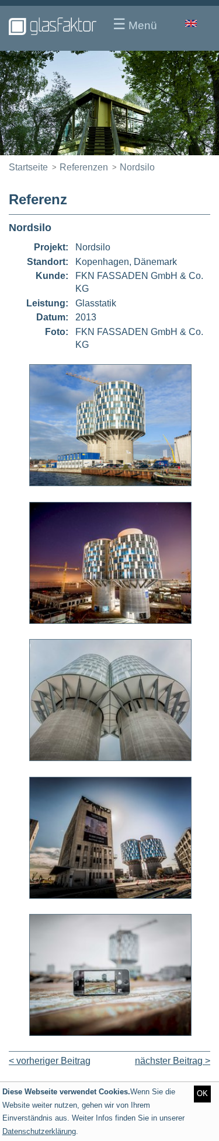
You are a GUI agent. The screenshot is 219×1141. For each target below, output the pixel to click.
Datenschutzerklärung (39, 1131)
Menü (135, 24)
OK (202, 1093)
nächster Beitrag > (172, 1061)
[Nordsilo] (110, 483)
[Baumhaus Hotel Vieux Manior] (109, 103)
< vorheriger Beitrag (50, 1061)
